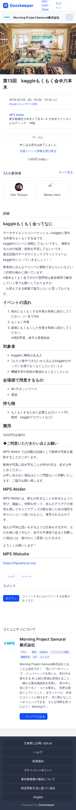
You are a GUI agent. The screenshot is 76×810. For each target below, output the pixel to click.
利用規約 (38, 761)
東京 (34, 652)
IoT (35, 657)
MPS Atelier (17, 114)
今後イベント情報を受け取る (38, 151)
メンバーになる (34, 716)
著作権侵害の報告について (38, 779)
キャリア (44, 657)
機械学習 (25, 657)
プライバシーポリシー (38, 770)
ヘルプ (38, 752)
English (38, 797)
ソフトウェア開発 (60, 652)
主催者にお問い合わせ (38, 743)
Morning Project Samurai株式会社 (36, 17)
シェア (11, 576)
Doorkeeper (46, 805)
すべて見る (66, 172)
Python (44, 652)
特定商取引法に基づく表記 (38, 788)
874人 (24, 652)
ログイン (11, 598)
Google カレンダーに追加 (23, 103)
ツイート (26, 576)
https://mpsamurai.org (19, 563)
